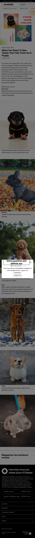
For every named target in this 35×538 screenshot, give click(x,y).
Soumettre (17, 275)
